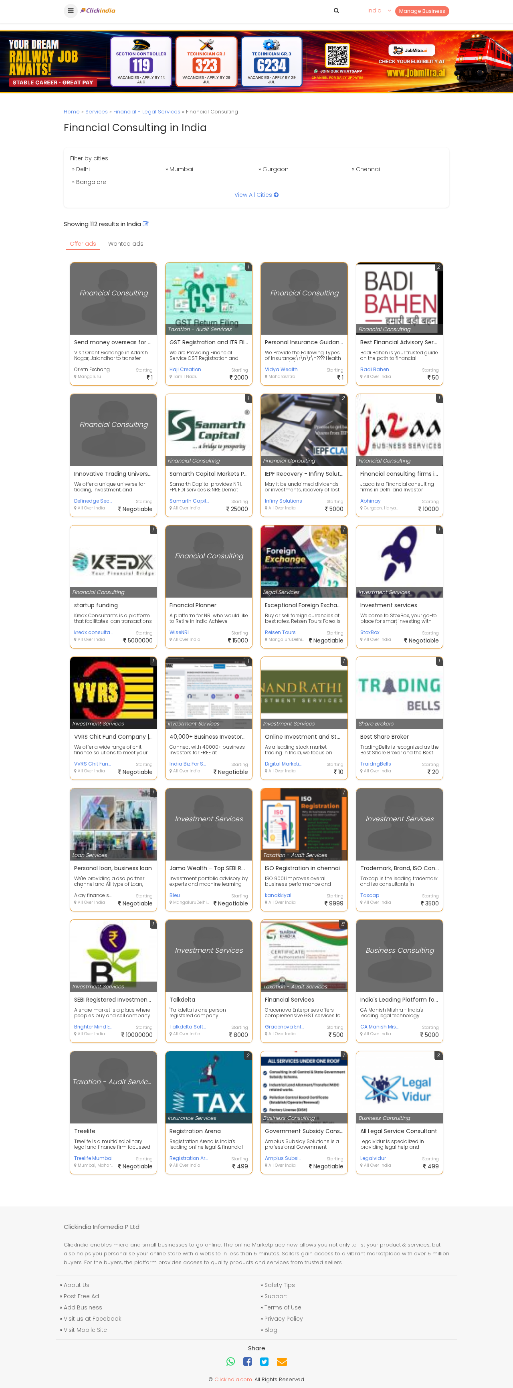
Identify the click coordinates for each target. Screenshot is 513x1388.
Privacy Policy (284, 1319)
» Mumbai (179, 169)
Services (96, 111)
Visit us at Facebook (92, 1319)
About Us (76, 1285)
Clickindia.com (233, 1379)
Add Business (83, 1307)
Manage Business (422, 11)
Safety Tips (280, 1285)
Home (72, 111)
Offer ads (83, 244)
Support (276, 1296)
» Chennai (366, 169)
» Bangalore (89, 182)
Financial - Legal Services (146, 111)
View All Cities (254, 195)
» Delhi (81, 169)
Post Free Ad (81, 1296)
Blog (271, 1330)
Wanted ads (125, 244)
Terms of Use (283, 1307)
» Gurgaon (274, 169)
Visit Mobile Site (85, 1330)
